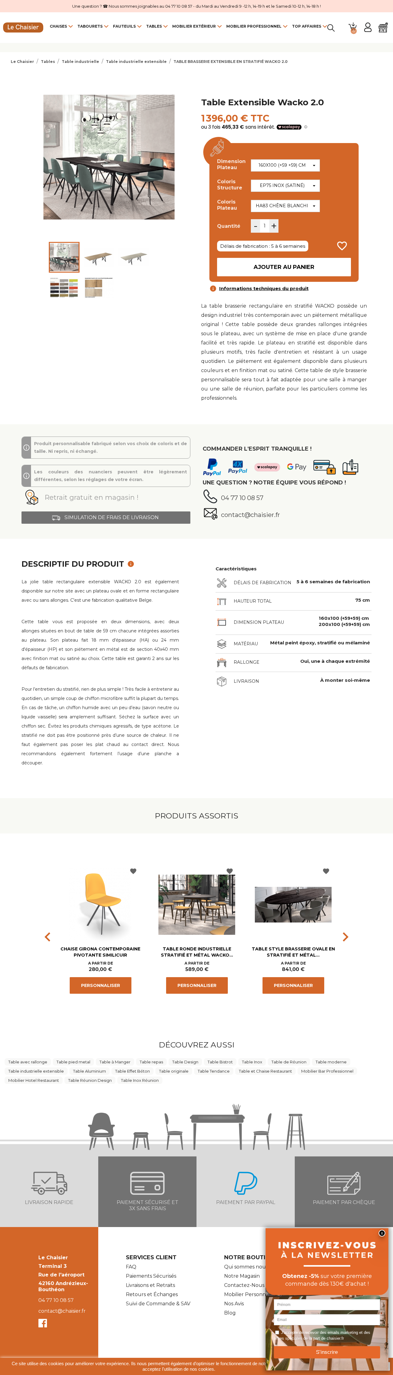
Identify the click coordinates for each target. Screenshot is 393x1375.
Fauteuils (124, 26)
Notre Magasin (242, 1276)
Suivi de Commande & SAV (158, 1304)
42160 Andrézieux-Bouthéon (63, 1286)
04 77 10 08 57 (56, 1300)
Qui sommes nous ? (248, 1267)
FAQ (131, 1267)
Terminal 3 (52, 1266)
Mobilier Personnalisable (254, 1294)
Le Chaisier (53, 1257)
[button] (105, 497)
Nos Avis (234, 1304)
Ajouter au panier (284, 267)
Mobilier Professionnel (254, 26)
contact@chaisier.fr (62, 1311)
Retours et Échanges (152, 1294)
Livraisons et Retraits (150, 1285)
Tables (154, 26)
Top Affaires (306, 26)
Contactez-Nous (244, 1285)
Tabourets (90, 26)
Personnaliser (100, 985)
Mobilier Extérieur (194, 26)
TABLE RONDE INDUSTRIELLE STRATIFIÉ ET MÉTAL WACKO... (197, 952)
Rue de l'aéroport (61, 1275)
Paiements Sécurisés (151, 1276)
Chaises (58, 26)
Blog (230, 1313)
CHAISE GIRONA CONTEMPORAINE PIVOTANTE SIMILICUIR (100, 952)
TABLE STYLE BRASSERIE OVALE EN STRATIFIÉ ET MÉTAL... (293, 952)
